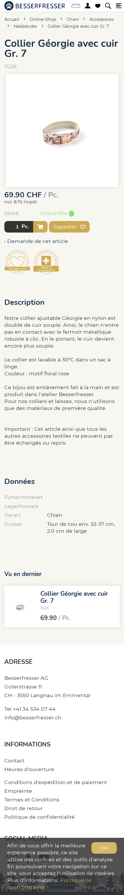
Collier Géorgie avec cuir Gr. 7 (78, 26)
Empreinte (18, 791)
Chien (73, 19)
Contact (14, 760)
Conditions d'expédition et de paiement (55, 782)
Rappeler (65, 227)
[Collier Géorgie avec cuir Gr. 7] (20, 606)
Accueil (11, 19)
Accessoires (101, 19)
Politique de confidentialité (39, 817)
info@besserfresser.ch (32, 717)
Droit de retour (23, 808)
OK (104, 848)
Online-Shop (43, 19)
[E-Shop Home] (34, 6)
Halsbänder (25, 26)
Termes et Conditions (31, 799)
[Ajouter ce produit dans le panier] (40, 227)
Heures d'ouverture (29, 769)
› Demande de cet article (36, 241)
